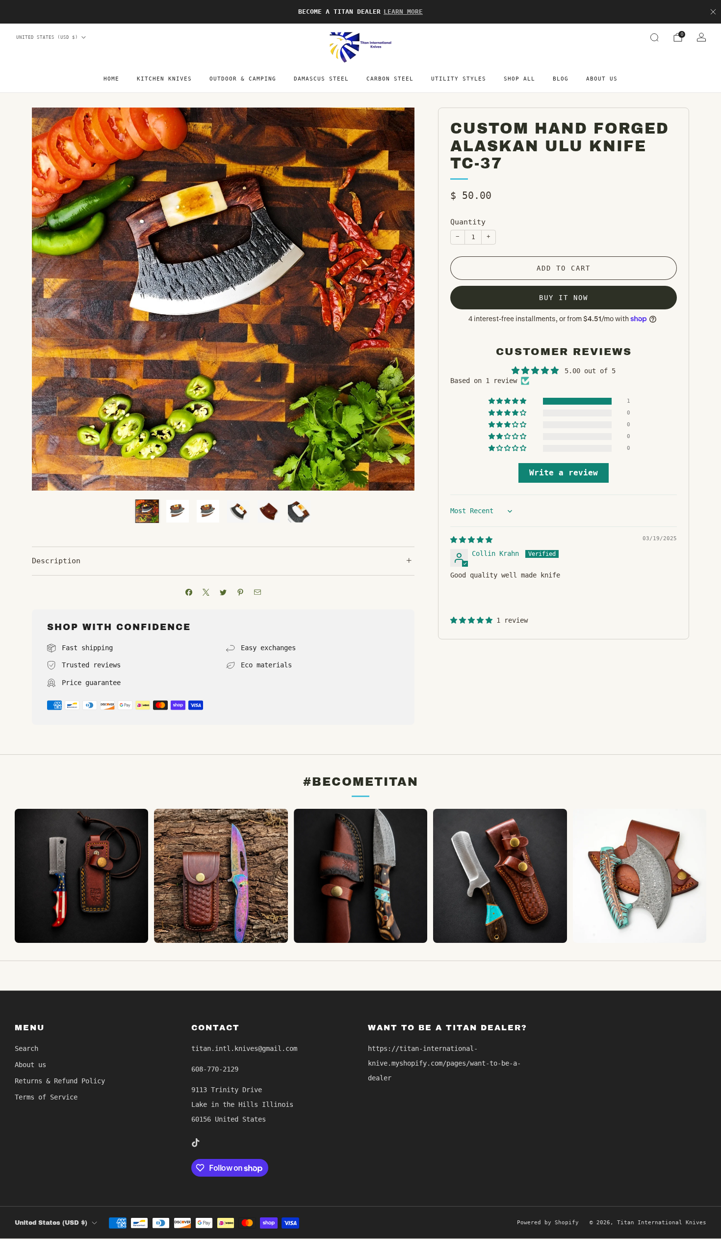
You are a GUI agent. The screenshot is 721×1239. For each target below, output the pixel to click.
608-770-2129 (214, 1069)
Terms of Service (46, 1097)
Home (111, 79)
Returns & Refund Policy (60, 1081)
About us (602, 79)
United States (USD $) (47, 37)
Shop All (519, 79)
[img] (471, 540)
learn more (403, 11)
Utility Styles (458, 79)
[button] (508, 401)
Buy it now (563, 298)
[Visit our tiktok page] (195, 1142)
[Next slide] (395, 299)
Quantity (468, 222)
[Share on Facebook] (189, 592)
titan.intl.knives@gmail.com (244, 1048)
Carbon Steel (389, 79)
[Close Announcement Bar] (713, 12)
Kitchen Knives (164, 79)
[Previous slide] (51, 299)
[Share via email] (258, 592)
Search (26, 1048)
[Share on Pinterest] (240, 592)
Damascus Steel (321, 79)
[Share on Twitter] (223, 592)
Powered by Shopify (548, 1222)
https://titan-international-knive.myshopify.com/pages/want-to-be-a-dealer (444, 1063)
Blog (560, 79)
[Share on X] (206, 592)
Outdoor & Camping (242, 79)
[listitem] (360, 12)
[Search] (654, 37)
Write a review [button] (563, 472)
